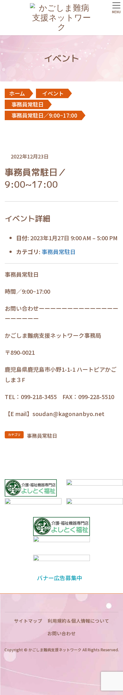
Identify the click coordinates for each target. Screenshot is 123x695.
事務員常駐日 (59, 251)
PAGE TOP (113, 668)
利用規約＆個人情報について (78, 620)
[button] (61, 578)
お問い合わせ (61, 633)
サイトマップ (28, 620)
